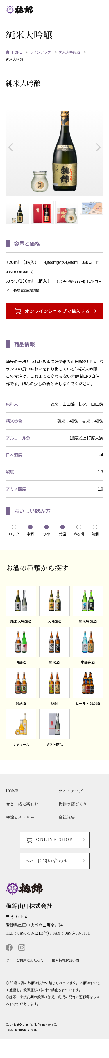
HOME (17, 52)
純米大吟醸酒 (69, 52)
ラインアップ (40, 52)
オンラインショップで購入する (57, 310)
